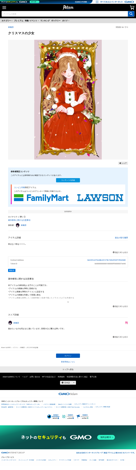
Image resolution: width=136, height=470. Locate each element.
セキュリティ (52, 460)
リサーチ (76, 460)
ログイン (68, 356)
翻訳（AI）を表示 (121, 252)
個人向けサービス (112, 460)
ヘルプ (24, 377)
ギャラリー (56, 21)
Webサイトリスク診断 (65, 404)
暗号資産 (101, 460)
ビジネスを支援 (41, 460)
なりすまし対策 (88, 407)
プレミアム (18, 21)
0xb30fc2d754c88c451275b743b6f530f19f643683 (106, 260)
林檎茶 (11, 27)
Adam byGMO (6, 347)
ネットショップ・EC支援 (26, 460)
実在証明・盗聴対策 (7, 407)
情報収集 (84, 460)
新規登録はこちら (68, 362)
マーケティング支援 (65, 460)
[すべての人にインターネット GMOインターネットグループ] (117, 2)
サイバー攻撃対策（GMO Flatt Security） (68, 407)
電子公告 (93, 377)
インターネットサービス (8, 460)
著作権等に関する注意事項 (19, 220)
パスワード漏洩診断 (49, 404)
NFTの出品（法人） (49, 377)
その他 (122, 460)
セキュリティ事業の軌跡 (102, 407)
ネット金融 (93, 460)
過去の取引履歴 (121, 238)
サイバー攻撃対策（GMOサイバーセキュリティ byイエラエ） (34, 407)
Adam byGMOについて (11, 377)
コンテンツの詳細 (68, 180)
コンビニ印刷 (19, 187)
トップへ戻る (68, 369)
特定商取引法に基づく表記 (77, 377)
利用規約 (61, 377)
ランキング (45, 21)
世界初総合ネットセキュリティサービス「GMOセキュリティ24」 (21, 404)
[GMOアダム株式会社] (68, 394)
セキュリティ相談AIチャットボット (85, 404)
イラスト (15, 347)
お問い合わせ (35, 377)
